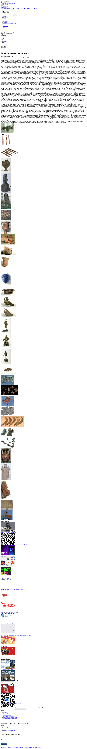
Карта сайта (6, 713)
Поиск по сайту (7, 715)
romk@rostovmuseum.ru (9, 3)
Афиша (5, 24)
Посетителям (6, 19)
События (5, 22)
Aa (1, 6)
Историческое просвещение (9, 23)
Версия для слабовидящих (9, 716)
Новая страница (7, 49)
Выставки (5, 21)
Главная (5, 16)
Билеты (5, 27)
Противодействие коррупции (10, 718)
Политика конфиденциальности (10, 717)
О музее (5, 18)
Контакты (5, 26)
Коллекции (5, 17)
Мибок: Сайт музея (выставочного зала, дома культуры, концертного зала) (24, 747)
